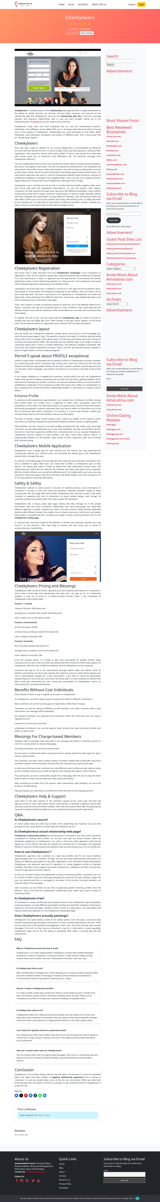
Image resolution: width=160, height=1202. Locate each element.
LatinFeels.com (113, 155)
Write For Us (64, 1180)
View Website (72, 33)
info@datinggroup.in (36, 1171)
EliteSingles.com (114, 146)
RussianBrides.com (115, 174)
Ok (137, 1198)
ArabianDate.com (114, 178)
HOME (61, 4)
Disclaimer (64, 1188)
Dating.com (111, 169)
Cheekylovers (36, 121)
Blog (61, 1168)
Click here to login (42, 1115)
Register (132, 4)
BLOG (71, 4)
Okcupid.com (112, 141)
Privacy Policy (65, 1184)
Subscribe (113, 220)
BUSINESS (83, 4)
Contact (62, 1176)
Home (62, 1164)
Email (108, 379)
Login (141, 4)
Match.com (111, 160)
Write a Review (87, 33)
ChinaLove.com (113, 136)
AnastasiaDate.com (115, 183)
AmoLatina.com (113, 188)
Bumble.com (112, 150)
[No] (157, 1198)
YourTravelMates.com (116, 164)
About (62, 1172)
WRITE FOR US (99, 4)
